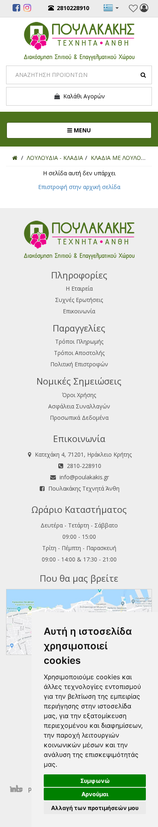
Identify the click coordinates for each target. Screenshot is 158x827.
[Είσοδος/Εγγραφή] (144, 9)
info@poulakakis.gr (84, 477)
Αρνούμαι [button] (95, 794)
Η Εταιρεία (79, 288)
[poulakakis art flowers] (16, 9)
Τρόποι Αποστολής (79, 353)
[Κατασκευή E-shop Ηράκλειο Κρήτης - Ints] (18, 789)
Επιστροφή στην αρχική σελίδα (79, 187)
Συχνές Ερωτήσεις (79, 300)
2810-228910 (84, 466)
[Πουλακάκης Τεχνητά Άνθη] (79, 40)
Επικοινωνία (79, 311)
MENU (108, 130)
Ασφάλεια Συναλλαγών (79, 406)
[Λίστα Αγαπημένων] (133, 8)
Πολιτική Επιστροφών (79, 364)
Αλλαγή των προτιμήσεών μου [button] (95, 807)
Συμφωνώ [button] (95, 780)
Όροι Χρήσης (79, 395)
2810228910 (73, 8)
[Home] (14, 158)
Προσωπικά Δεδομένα (79, 417)
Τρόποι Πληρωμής (79, 341)
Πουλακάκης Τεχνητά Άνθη (84, 488)
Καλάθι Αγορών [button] (82, 96)
